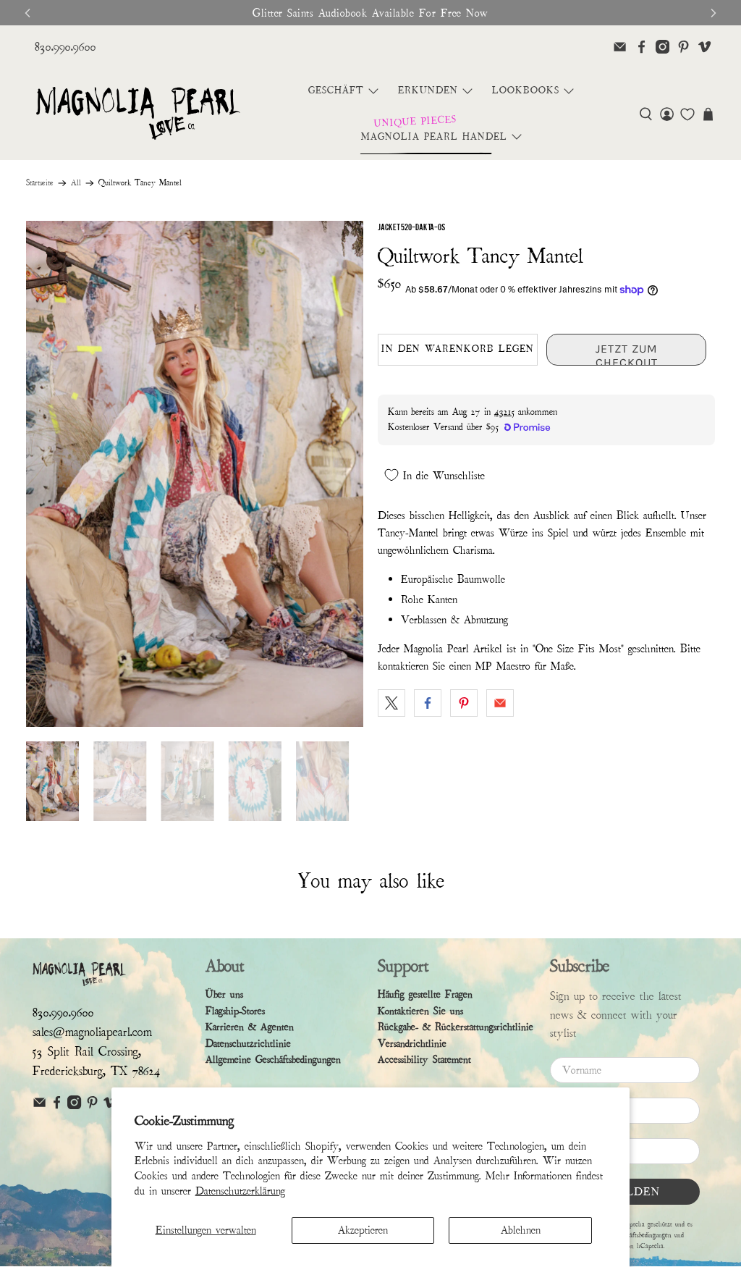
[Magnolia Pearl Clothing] (138, 114)
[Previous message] (27, 13)
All (76, 183)
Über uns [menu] (224, 994)
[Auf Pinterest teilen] (464, 703)
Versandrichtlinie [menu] (412, 1044)
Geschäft (336, 90)
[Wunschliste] (687, 114)
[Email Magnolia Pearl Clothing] (620, 47)
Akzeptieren (363, 1230)
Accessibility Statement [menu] (424, 1059)
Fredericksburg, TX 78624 (97, 1071)
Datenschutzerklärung (240, 1191)
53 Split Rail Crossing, (87, 1051)
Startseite (40, 183)
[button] (645, 114)
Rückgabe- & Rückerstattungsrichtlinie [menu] (455, 1027)
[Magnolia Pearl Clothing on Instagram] (662, 47)
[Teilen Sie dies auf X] (391, 703)
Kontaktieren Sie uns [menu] (420, 1011)
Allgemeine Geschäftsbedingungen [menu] (273, 1059)
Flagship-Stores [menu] (235, 1011)
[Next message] (713, 13)
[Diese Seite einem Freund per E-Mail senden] (500, 703)
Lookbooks (525, 90)
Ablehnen (521, 1230)
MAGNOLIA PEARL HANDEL (434, 136)
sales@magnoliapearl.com (92, 1032)
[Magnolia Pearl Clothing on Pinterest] (683, 47)
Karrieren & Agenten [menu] (250, 1027)
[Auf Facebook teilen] (427, 703)
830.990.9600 (65, 46)
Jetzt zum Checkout (627, 354)
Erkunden (428, 90)
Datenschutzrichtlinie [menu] (248, 1044)
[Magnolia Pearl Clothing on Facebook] (641, 47)
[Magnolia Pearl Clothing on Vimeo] (704, 47)
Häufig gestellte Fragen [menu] (425, 994)
